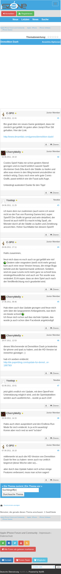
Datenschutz (6, 536)
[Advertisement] (30, 76)
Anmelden (9, 13)
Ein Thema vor (32, 486)
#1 (58, 118)
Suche (45, 19)
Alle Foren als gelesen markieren (19, 549)
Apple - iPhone (32, 28)
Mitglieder (41, 560)
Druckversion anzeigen (12, 505)
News (35, 19)
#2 (58, 157)
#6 (58, 341)
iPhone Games (7, 30)
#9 (58, 451)
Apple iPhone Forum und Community (12, 28)
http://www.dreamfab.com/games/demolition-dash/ (28, 137)
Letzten (25, 19)
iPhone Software (45, 28)
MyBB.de (24, 572)
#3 (58, 205)
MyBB (41, 572)
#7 (58, 386)
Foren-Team (24, 560)
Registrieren (26, 13)
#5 (58, 302)
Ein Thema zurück (13, 486)
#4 (58, 247)
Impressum (44, 533)
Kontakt (7, 560)
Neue (15, 19)
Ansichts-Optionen (51, 42)
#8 (58, 418)
